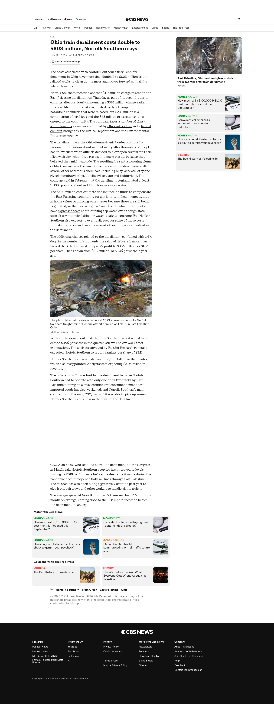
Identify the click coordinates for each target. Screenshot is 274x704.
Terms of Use (110, 660)
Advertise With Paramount (188, 651)
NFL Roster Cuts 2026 (44, 656)
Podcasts (144, 651)
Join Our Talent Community (189, 656)
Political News (40, 646)
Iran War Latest (40, 651)
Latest (37, 19)
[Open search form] (239, 19)
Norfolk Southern (67, 590)
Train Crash (89, 590)
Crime (155, 27)
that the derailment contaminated (113, 180)
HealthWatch (103, 27)
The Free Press (181, 27)
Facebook (73, 651)
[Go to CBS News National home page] (137, 19)
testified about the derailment (104, 465)
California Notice (112, 651)
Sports (165, 27)
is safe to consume (118, 216)
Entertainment (140, 27)
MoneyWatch (121, 27)
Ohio (124, 590)
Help (177, 660)
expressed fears (69, 211)
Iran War (46, 27)
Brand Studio (146, 660)
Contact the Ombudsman (188, 670)
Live (67, 19)
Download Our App (149, 656)
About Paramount (184, 646)
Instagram (73, 656)
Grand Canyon (62, 27)
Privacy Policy (111, 646)
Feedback (179, 665)
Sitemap (143, 665)
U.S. (36, 27)
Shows (80, 19)
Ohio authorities (119, 126)
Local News (52, 19)
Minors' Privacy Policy (115, 665)
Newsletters (145, 646)
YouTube (72, 646)
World (77, 27)
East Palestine (109, 590)
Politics (88, 27)
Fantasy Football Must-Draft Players (47, 661)
